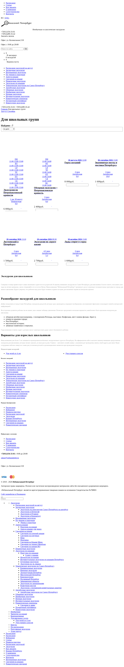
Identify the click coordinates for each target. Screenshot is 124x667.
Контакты (10, 14)
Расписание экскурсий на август (19, 68)
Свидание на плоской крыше (32, 533)
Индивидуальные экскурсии (17, 96)
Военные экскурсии (28, 570)
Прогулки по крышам (29, 553)
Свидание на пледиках (29, 536)
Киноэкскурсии (26, 577)
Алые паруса (16, 631)
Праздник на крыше (28, 527)
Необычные (15, 612)
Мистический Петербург (30, 575)
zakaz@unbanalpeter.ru (10, 458)
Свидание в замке (27, 605)
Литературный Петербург (31, 573)
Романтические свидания (16, 425)
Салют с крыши (31, 555)
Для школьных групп (19, 618)
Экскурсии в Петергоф (29, 512)
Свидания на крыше (14, 79)
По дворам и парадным (15, 75)
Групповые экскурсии (29, 562)
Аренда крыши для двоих (31, 529)
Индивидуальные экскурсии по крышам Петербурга (42, 560)
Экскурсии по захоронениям (32, 583)
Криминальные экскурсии (31, 568)
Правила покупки (13, 412)
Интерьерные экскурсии (16, 72)
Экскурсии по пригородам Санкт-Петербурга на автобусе (44, 509)
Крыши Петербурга (14, 418)
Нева (22, 538)
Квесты (14, 625)
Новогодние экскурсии (15, 103)
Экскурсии (10, 416)
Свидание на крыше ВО (30, 546)
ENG (7, 18)
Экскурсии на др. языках (30, 564)
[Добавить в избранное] (31, 191)
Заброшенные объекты (29, 581)
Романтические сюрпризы (16, 98)
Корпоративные (17, 616)
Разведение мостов (28, 586)
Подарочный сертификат (16, 101)
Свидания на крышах (14, 423)
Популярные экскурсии (20, 629)
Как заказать (11, 7)
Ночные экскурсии (14, 94)
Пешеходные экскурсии (16, 81)
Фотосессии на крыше (29, 557)
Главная (4, 109)
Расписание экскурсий (15, 414)
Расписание (11, 3)
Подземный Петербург (29, 579)
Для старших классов (74, 353)
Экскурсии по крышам (15, 83)
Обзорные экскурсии (14, 90)
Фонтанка (24, 540)
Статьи (9, 5)
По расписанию (17, 627)
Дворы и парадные (28, 523)
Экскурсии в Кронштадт (30, 516)
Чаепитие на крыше (19, 614)
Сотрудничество (12, 12)
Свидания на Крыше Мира (31, 542)
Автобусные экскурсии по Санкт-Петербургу (39, 592)
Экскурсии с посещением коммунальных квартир (41, 588)
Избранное (10, 410)
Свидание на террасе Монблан (33, 544)
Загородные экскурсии (15, 70)
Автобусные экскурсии (15, 88)
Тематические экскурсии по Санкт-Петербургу (25, 85)
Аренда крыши (12, 77)
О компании (11, 9)
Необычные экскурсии (15, 92)
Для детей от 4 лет (13, 353)
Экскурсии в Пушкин (29, 514)
